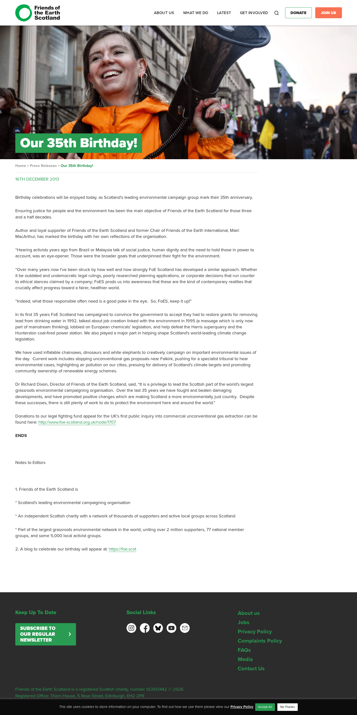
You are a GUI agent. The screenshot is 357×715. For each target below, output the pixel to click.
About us (249, 613)
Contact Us (251, 668)
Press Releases (43, 165)
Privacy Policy (255, 631)
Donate (298, 12)
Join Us (328, 12)
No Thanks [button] (287, 707)
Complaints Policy (260, 641)
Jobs (243, 622)
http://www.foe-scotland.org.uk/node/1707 (77, 422)
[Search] (276, 13)
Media (245, 659)
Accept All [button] (265, 707)
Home (20, 165)
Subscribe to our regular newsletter (37, 634)
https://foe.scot (122, 549)
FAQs (244, 650)
